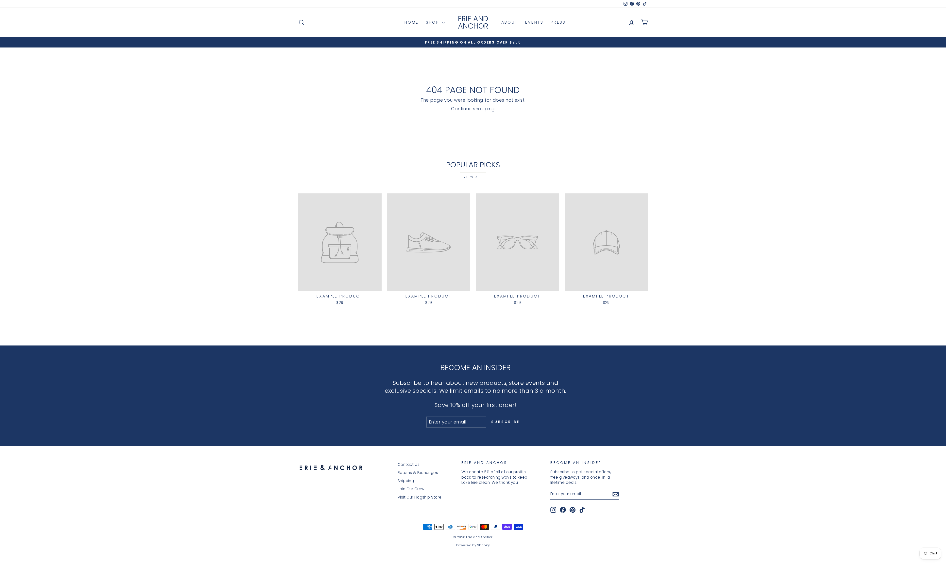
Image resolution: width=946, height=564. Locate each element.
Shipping (406, 480)
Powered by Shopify (473, 545)
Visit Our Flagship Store (420, 497)
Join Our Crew (411, 488)
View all (473, 177)
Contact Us (409, 464)
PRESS (558, 22)
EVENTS (534, 22)
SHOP (433, 22)
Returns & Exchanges (418, 472)
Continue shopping (473, 109)
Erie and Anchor (473, 22)
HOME (412, 22)
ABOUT (509, 22)
